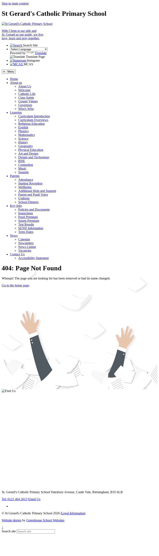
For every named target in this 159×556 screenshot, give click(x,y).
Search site (9, 531)
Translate (41, 53)
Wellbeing (24, 187)
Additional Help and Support (37, 191)
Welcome (24, 90)
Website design (11, 520)
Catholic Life (26, 94)
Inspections (25, 213)
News (14, 235)
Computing (25, 164)
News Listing (27, 247)
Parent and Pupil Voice (33, 194)
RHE (21, 161)
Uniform (23, 198)
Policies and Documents (34, 209)
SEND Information (30, 228)
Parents (14, 176)
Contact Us (17, 254)
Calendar (24, 239)
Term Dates (25, 232)
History (23, 142)
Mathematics (26, 135)
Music (22, 168)
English (23, 127)
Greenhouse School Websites (45, 520)
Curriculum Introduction (34, 116)
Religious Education (31, 123)
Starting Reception (30, 183)
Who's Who (26, 108)
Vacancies (24, 250)
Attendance (25, 179)
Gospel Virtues (28, 101)
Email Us (34, 499)
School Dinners (28, 202)
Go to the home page (15, 285)
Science (23, 138)
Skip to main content (15, 3)
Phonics (23, 131)
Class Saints (26, 97)
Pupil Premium (28, 217)
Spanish (23, 172)
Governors (25, 105)
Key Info (16, 206)
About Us (24, 86)
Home (14, 79)
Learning (16, 112)
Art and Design (28, 153)
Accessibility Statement (33, 258)
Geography (25, 146)
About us (16, 82)
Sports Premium (28, 220)
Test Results (26, 224)
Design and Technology (33, 157)
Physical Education (30, 150)
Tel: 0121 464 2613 (14, 499)
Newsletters (26, 243)
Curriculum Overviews (33, 120)
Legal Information (73, 513)
